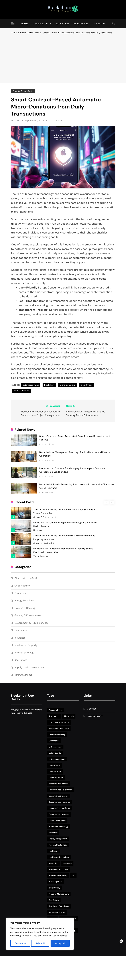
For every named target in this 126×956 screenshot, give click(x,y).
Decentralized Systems (59, 814)
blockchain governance (59, 722)
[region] (40, 934)
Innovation (53, 863)
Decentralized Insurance (59, 802)
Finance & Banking (24, 608)
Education (62, 23)
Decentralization (56, 777)
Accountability (55, 710)
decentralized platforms (59, 808)
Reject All (40, 943)
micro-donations (67, 385)
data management (57, 759)
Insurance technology (58, 869)
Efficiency (53, 832)
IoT (73, 875)
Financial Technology (58, 845)
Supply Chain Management (29, 667)
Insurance (20, 637)
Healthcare (80, 23)
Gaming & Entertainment (44, 517)
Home (24, 23)
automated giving (31, 385)
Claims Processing (57, 734)
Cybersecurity (42, 23)
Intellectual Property (25, 645)
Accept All (60, 943)
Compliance (54, 741)
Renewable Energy (57, 912)
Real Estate (20, 660)
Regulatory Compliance (59, 906)
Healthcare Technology (59, 857)
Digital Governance (57, 820)
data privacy (54, 765)
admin (17, 120)
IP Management (55, 881)
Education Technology (58, 826)
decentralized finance (58, 783)
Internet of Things (24, 652)
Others (97, 23)
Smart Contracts (21, 390)
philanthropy (86, 385)
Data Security (55, 771)
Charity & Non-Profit (23, 91)
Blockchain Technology (59, 728)
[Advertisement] (63, 57)
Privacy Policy (95, 716)
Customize (20, 943)
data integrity (55, 753)
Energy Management (58, 839)
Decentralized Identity (59, 796)
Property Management (59, 894)
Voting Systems (40, 556)
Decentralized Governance (60, 790)
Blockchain (49, 385)
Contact (91, 708)
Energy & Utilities (24, 600)
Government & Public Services (47, 543)
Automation (54, 716)
